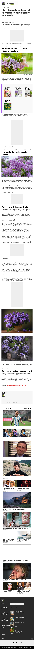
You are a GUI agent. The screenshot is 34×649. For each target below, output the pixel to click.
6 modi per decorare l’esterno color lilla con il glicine (16, 385)
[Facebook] (11, 643)
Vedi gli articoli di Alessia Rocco (11, 402)
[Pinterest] (13, 643)
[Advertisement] (17, 35)
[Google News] (21, 643)
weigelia (22, 374)
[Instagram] (16, 643)
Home (2, 7)
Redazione (3, 629)
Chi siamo (3, 627)
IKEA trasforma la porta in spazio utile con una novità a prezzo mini (19, 618)
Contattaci (3, 632)
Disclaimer (3, 634)
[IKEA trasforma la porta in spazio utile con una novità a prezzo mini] (12, 619)
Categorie (11, 602)
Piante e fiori (6, 7)
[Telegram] (19, 643)
